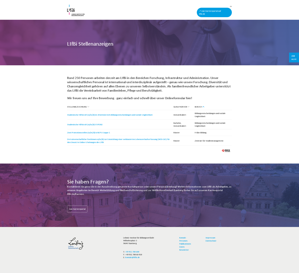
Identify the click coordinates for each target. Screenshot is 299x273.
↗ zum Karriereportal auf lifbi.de (210, 12)
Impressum (210, 238)
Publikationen (185, 244)
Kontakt (182, 238)
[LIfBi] (76, 15)
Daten (181, 247)
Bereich (198, 107)
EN (231, 6)
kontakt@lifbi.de (132, 257)
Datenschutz (211, 241)
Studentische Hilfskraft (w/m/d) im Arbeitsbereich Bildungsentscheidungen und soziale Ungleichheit (110, 115)
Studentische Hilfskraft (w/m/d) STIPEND (85, 124)
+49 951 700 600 (132, 252)
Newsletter (184, 250)
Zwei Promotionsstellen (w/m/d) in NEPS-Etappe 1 (88, 132)
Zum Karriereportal (77, 209)
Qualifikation (180, 107)
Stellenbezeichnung (77, 107)
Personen (183, 241)
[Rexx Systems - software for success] (226, 151)
